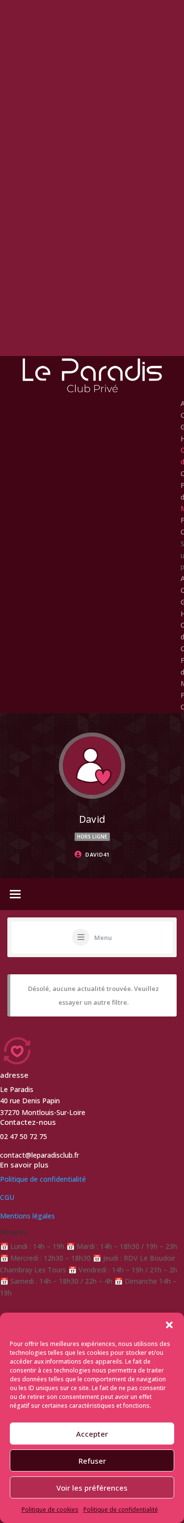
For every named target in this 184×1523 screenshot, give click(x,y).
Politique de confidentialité (120, 1509)
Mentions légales (27, 1215)
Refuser (92, 1461)
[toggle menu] (15, 895)
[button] (169, 1325)
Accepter (92, 1434)
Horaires (13, 1232)
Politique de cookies (50, 1509)
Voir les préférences (92, 1488)
